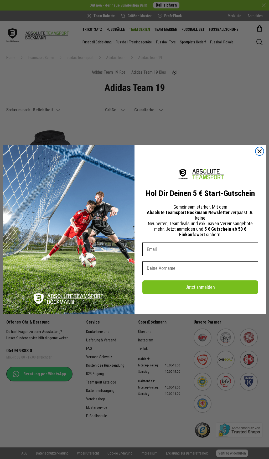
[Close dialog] (259, 151)
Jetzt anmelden (200, 287)
